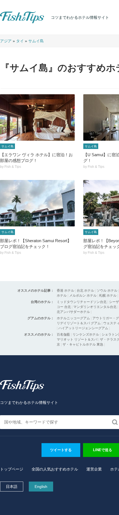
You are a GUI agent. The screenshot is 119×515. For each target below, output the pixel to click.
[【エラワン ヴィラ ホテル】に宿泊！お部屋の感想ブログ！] (37, 117)
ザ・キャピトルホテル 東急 (83, 344)
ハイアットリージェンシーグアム (83, 328)
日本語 (11, 486)
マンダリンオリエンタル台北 (95, 307)
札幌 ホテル (108, 295)
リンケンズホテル (86, 334)
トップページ (11, 469)
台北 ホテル (85, 290)
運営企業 (94, 469)
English (41, 486)
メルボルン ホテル (83, 295)
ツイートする (61, 450)
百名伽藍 (63, 334)
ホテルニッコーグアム (73, 318)
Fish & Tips (22, 386)
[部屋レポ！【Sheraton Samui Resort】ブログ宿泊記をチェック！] (37, 203)
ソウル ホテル (107, 290)
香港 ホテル (65, 290)
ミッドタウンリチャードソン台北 (82, 302)
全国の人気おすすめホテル (55, 469)
